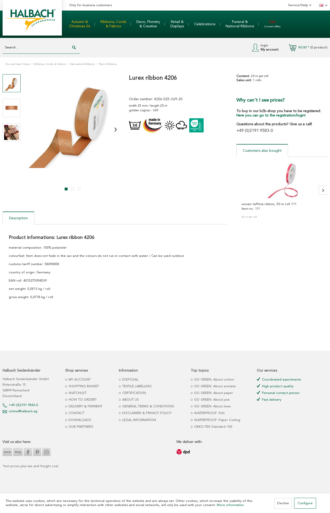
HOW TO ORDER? (82, 399)
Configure (305, 503)
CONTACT (76, 413)
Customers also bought (262, 151)
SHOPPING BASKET (83, 386)
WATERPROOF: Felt (209, 413)
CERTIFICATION (133, 393)
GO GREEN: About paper (213, 393)
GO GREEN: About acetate (214, 386)
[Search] (74, 48)
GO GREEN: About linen (212, 406)
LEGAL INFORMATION (138, 420)
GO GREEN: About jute (211, 399)
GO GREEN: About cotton (213, 379)
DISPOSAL (129, 379)
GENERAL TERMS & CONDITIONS (147, 406)
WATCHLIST (77, 393)
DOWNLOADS (79, 420)
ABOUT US (130, 399)
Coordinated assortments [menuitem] (281, 379)
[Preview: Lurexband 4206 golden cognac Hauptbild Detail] (12, 108)
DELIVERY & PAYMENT (85, 406)
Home (26, 64)
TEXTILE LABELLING (136, 386)
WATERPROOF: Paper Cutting (216, 420)
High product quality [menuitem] (277, 386)
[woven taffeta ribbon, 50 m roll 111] (282, 180)
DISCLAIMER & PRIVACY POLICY (146, 413)
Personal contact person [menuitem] (280, 393)
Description (18, 218)
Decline (283, 503)
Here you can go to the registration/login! (271, 115)
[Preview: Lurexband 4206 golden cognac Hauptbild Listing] (12, 83)
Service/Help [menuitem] (298, 5)
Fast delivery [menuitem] (271, 399)
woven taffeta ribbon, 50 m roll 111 (269, 204)
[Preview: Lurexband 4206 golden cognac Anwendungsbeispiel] (12, 132)
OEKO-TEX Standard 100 (212, 426)
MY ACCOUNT (79, 379)
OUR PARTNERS (80, 426)
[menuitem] (79, 24)
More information (230, 505)
